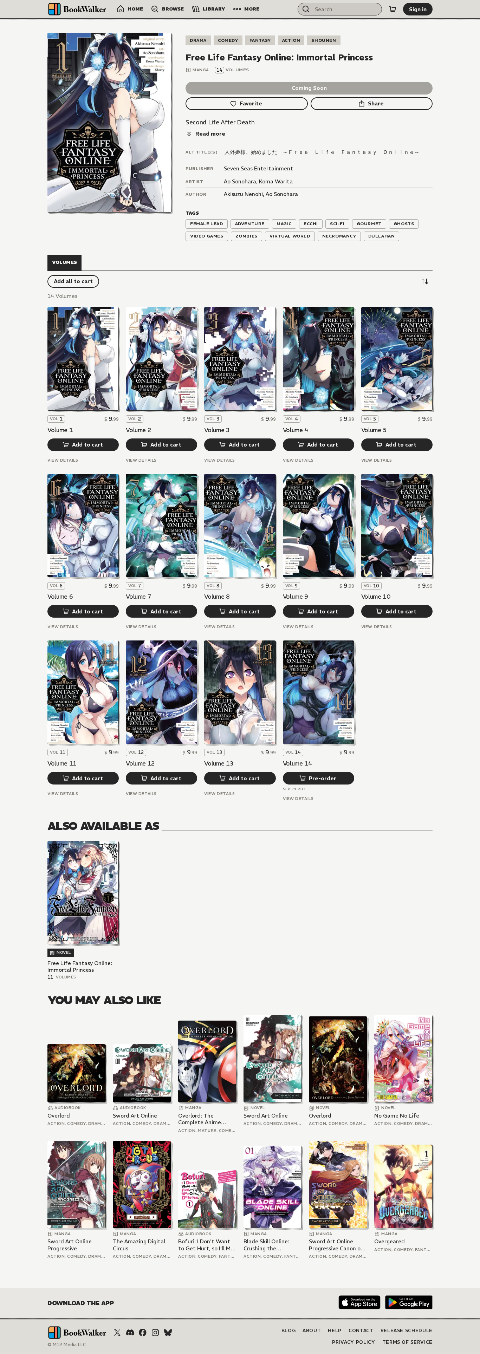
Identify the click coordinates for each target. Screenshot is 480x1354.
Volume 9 (295, 596)
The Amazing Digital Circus (139, 1245)
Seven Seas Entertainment (258, 168)
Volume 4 (295, 430)
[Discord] (130, 1332)
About (312, 1330)
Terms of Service (407, 1342)
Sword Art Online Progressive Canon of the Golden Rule (336, 1245)
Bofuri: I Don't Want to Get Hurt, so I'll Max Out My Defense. (207, 1245)
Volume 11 (62, 763)
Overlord (58, 1115)
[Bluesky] (168, 1332)
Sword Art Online (135, 1115)
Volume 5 (374, 430)
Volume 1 (60, 430)
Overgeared (389, 1241)
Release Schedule (407, 1330)
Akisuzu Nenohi (243, 194)
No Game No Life (396, 1115)
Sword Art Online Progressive (69, 1245)
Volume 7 (138, 596)
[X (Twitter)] (117, 1332)
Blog (288, 1330)
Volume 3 (216, 430)
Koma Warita (276, 181)
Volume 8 (216, 596)
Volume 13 (218, 763)
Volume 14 (297, 763)
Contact (361, 1330)
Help (335, 1330)
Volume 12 (140, 763)
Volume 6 (60, 596)
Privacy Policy (353, 1342)
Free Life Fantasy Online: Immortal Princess (79, 967)
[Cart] (392, 9)
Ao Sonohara (240, 181)
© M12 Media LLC (66, 1344)
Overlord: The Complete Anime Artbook (199, 1119)
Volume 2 (138, 430)
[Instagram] (155, 1332)
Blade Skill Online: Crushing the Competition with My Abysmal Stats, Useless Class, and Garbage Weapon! (271, 1245)
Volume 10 (375, 596)
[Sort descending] (425, 281)
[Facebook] (142, 1332)
